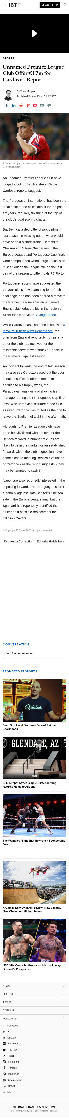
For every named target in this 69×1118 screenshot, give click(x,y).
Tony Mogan (27, 91)
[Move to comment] (49, 105)
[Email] (42, 105)
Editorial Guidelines (50, 541)
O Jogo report (46, 315)
